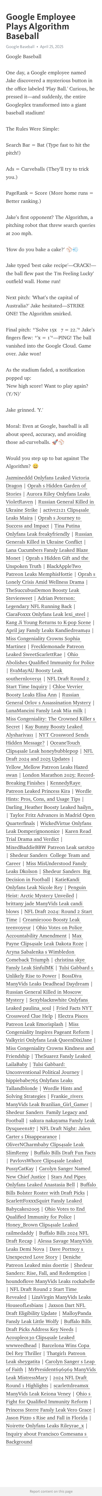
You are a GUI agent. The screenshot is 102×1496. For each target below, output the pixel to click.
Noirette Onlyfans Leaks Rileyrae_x (45, 1426)
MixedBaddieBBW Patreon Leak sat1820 (50, 847)
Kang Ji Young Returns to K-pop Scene (48, 622)
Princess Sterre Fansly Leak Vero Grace (49, 1410)
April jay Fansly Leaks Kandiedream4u (48, 630)
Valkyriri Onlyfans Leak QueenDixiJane (49, 1040)
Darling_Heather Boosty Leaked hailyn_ (50, 807)
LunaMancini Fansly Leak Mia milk (44, 710)
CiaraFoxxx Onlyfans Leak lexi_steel (45, 614)
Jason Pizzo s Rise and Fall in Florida (47, 1418)
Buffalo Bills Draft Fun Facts (65, 1153)
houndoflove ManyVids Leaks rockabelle (50, 1281)
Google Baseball (20, 46)
